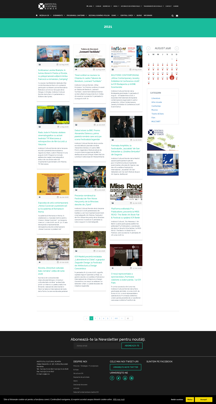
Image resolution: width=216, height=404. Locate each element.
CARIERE (175, 6)
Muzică (155, 110)
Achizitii (76, 388)
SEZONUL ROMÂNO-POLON (99, 15)
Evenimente (58, 15)
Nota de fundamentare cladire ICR (86, 392)
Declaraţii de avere (80, 385)
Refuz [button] (190, 400)
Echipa (75, 370)
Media (116, 6)
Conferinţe (156, 106)
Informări (148, 15)
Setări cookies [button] (177, 400)
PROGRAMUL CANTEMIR (76, 15)
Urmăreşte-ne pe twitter (125, 367)
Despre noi (106, 6)
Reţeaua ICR (44, 15)
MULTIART (156, 122)
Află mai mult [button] (118, 399)
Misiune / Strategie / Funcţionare (85, 366)
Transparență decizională (153, 6)
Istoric (75, 381)
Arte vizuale (157, 102)
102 (116, 318)
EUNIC (114, 15)
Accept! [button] (203, 400)
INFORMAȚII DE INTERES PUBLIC (130, 6)
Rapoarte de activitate (81, 377)
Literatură (156, 98)
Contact (169, 6)
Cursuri (98, 6)
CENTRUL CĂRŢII (126, 15)
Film (153, 118)
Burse (139, 15)
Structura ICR (78, 373)
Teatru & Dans (158, 114)
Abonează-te (132, 345)
